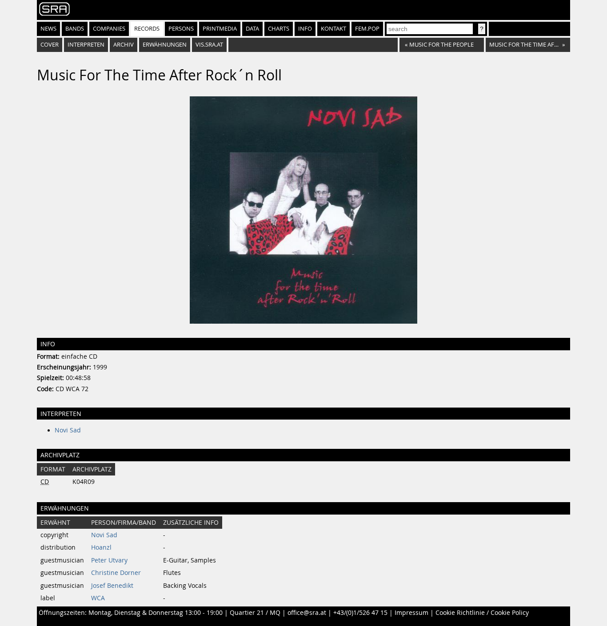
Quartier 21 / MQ (255, 613)
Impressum (411, 613)
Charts (278, 28)
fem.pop (367, 28)
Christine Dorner (116, 573)
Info (305, 28)
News (48, 28)
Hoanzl (101, 547)
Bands (74, 28)
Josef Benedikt (112, 586)
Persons (181, 28)
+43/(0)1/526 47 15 (360, 613)
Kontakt (333, 28)
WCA (98, 598)
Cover (49, 44)
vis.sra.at (209, 44)
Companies (109, 28)
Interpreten (86, 44)
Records (147, 28)
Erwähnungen (165, 44)
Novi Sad (68, 430)
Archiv (123, 44)
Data (252, 28)
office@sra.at (307, 613)
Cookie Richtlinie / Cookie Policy (482, 613)
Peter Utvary (109, 560)
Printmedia (220, 28)
